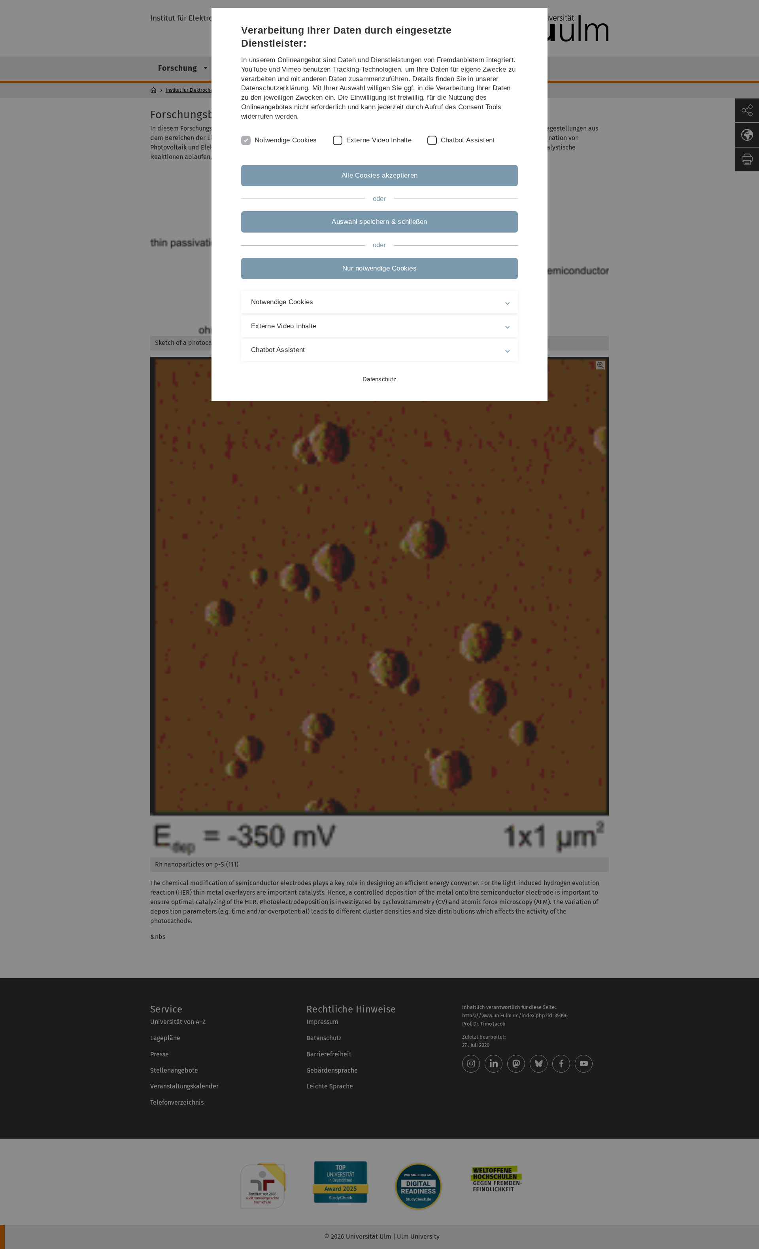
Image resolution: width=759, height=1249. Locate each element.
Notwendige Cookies (286, 140)
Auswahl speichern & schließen (379, 221)
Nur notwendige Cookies (379, 268)
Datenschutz (379, 379)
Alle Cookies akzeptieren (379, 175)
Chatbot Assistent (468, 140)
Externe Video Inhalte (379, 140)
